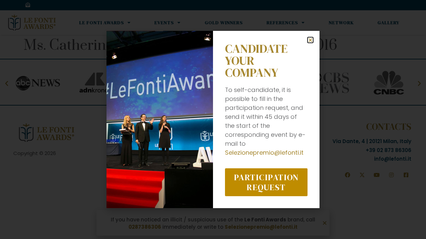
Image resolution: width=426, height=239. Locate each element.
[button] (310, 40)
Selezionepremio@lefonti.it (264, 152)
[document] (213, 119)
